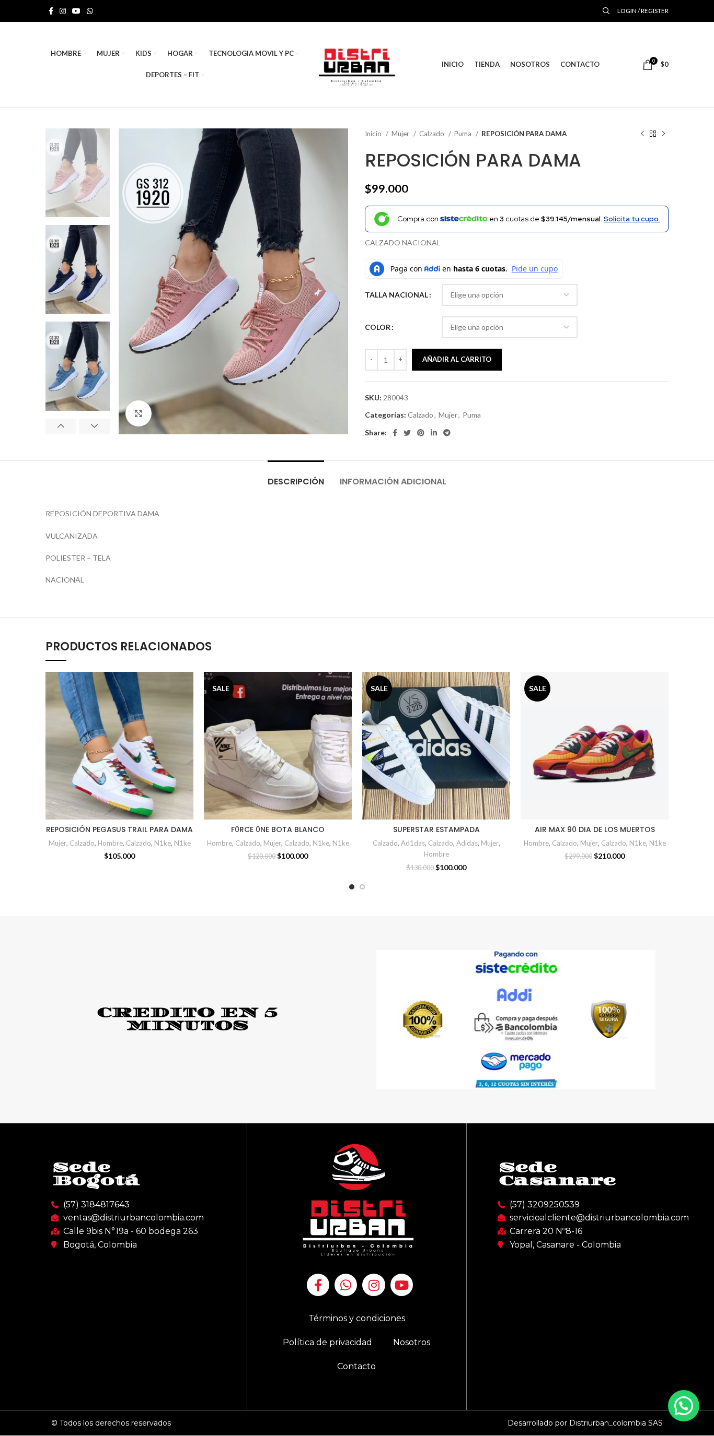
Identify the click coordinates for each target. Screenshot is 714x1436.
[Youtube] (401, 1285)
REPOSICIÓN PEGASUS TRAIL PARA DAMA (119, 829)
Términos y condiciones (356, 1318)
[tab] (296, 476)
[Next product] (663, 134)
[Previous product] (642, 134)
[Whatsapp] (346, 1285)
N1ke (162, 843)
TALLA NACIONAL (396, 294)
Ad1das (413, 843)
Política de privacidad (327, 1342)
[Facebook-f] (318, 1285)
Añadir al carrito (456, 359)
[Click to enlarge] (138, 413)
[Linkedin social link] (434, 433)
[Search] (604, 11)
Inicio (374, 133)
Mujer (401, 133)
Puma (463, 133)
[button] (683, 1405)
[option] (77, 172)
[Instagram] (373, 1285)
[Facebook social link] (50, 11)
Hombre (110, 843)
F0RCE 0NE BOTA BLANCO (278, 829)
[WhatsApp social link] (90, 11)
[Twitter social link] (407, 433)
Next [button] (94, 426)
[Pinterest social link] (421, 433)
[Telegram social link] (447, 433)
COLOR (377, 327)
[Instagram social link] (62, 11)
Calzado (432, 133)
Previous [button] (60, 426)
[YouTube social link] (76, 11)
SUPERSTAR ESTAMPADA (436, 829)
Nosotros (411, 1342)
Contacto (356, 1366)
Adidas (467, 843)
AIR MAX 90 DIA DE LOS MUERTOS (595, 829)
